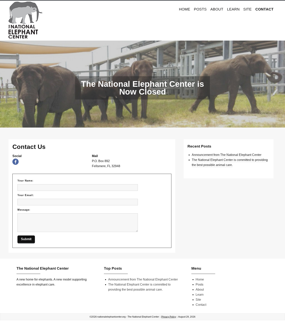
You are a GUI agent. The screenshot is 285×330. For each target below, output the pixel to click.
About (216, 9)
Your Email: (25, 195)
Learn (233, 9)
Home (184, 9)
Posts (200, 9)
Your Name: (25, 180)
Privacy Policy (168, 316)
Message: (23, 209)
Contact (264, 9)
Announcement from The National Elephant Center (226, 154)
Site (247, 9)
